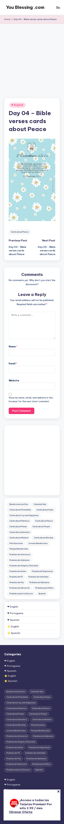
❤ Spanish (13, 619)
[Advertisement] (32, 57)
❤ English (17, 105)
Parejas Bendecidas (18, 549)
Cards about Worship (43, 538)
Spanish (42, 593)
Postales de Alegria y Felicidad (23, 566)
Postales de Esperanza (42, 571)
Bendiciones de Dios (18, 504)
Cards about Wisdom (18, 538)
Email (13, 363)
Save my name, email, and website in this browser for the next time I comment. (31, 399)
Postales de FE (16, 577)
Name (13, 346)
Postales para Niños (44, 588)
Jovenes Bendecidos (37, 543)
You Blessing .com (25, 7)
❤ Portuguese (15, 613)
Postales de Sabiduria (39, 582)
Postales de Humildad (38, 577)
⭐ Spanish (13, 633)
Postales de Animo (17, 571)
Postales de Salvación (19, 588)
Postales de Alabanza (19, 560)
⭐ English (13, 626)
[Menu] (58, 7)
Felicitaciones (16, 543)
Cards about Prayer (41, 526)
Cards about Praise (18, 526)
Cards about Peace (20, 232)
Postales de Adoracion (19, 554)
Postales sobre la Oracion (21, 593)
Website (14, 380)
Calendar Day (40, 504)
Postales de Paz (16, 582)
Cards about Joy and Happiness (23, 515)
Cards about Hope (44, 510)
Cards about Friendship (20, 510)
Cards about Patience (19, 521)
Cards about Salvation (19, 532)
